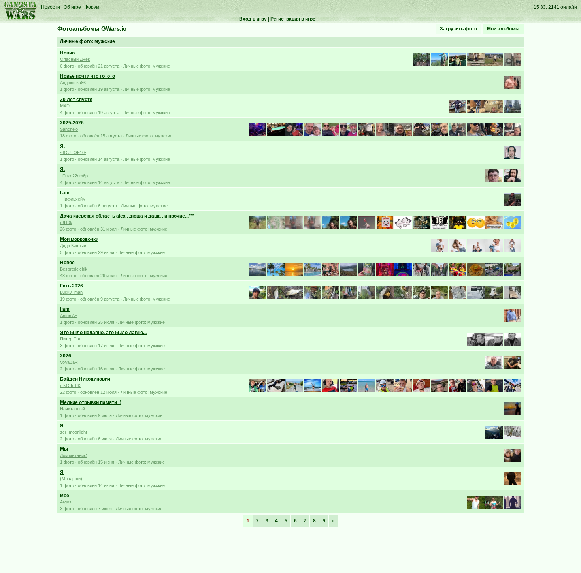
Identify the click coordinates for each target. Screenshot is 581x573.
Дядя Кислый (73, 245)
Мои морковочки (79, 239)
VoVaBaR (69, 362)
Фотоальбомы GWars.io (91, 29)
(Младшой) (71, 478)
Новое (67, 262)
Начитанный (72, 408)
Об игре (72, 7)
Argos (66, 502)
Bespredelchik (73, 269)
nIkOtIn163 (70, 385)
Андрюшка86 (73, 82)
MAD (65, 105)
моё (64, 495)
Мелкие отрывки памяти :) (90, 402)
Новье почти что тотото (87, 76)
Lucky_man (71, 292)
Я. (62, 146)
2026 (65, 356)
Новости (50, 7)
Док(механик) (73, 455)
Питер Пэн (70, 338)
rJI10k (66, 222)
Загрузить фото (458, 29)
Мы (64, 449)
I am (65, 192)
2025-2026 (72, 123)
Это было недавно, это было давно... (103, 332)
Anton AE (68, 315)
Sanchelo (69, 129)
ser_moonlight (73, 432)
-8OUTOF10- (73, 152)
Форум (92, 7)
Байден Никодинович (85, 379)
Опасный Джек (75, 59)
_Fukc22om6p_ (75, 175)
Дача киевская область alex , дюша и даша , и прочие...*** (127, 216)
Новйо (67, 53)
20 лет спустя (76, 99)
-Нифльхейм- (73, 199)
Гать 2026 (71, 286)
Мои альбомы (503, 29)
